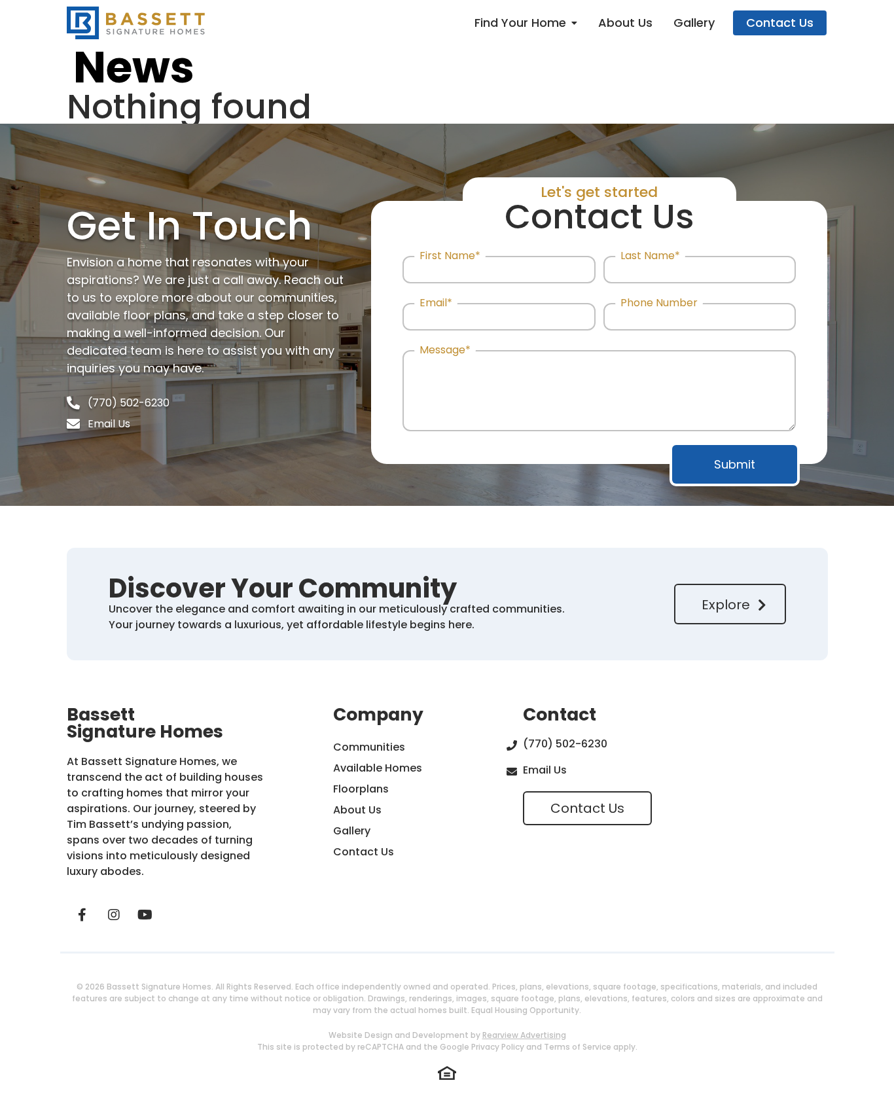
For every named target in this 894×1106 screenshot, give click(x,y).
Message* (445, 350)
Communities (369, 747)
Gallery (694, 22)
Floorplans (361, 788)
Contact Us (780, 22)
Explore (726, 605)
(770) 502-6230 (129, 402)
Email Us (109, 423)
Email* (436, 303)
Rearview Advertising (524, 1035)
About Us (625, 22)
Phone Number (659, 303)
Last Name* (650, 256)
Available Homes (377, 768)
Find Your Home (520, 22)
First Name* (450, 256)
